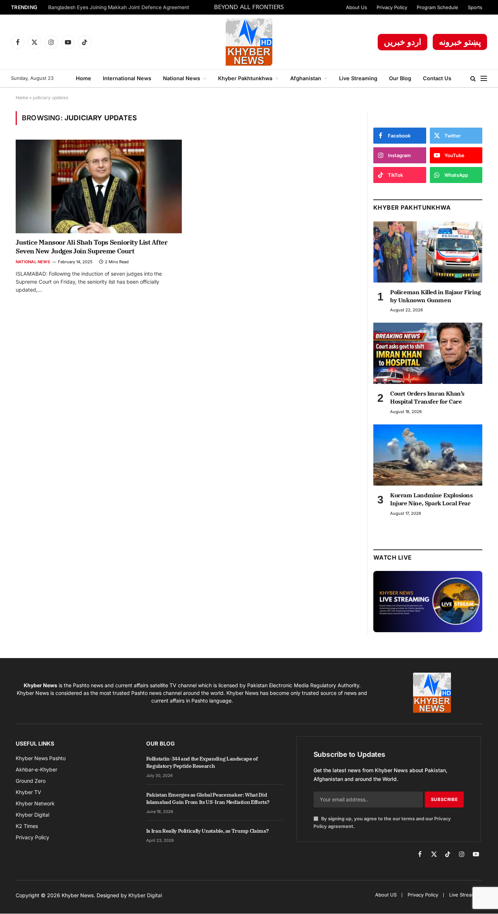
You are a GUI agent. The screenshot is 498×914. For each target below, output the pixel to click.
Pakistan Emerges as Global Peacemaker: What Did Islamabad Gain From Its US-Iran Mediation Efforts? (207, 798)
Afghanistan (305, 78)
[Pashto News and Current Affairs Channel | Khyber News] (249, 42)
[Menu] (484, 78)
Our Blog (400, 78)
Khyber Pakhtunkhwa (245, 78)
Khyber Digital (145, 895)
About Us (356, 7)
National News (181, 78)
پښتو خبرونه (460, 42)
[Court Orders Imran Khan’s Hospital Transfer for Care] (427, 353)
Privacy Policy (392, 7)
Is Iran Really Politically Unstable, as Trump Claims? (207, 831)
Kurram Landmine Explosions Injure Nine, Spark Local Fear (431, 499)
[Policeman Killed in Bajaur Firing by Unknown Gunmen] (427, 252)
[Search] (473, 78)
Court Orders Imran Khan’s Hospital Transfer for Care (427, 397)
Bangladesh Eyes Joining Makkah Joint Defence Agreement (118, 7)
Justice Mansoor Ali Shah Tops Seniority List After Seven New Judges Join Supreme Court (92, 246)
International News (127, 78)
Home (83, 78)
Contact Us (437, 78)
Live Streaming (358, 78)
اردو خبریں (402, 42)
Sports (475, 7)
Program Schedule (437, 7)
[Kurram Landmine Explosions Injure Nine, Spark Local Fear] (427, 455)
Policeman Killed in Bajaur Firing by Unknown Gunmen (435, 296)
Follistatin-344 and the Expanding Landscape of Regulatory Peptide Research (202, 762)
